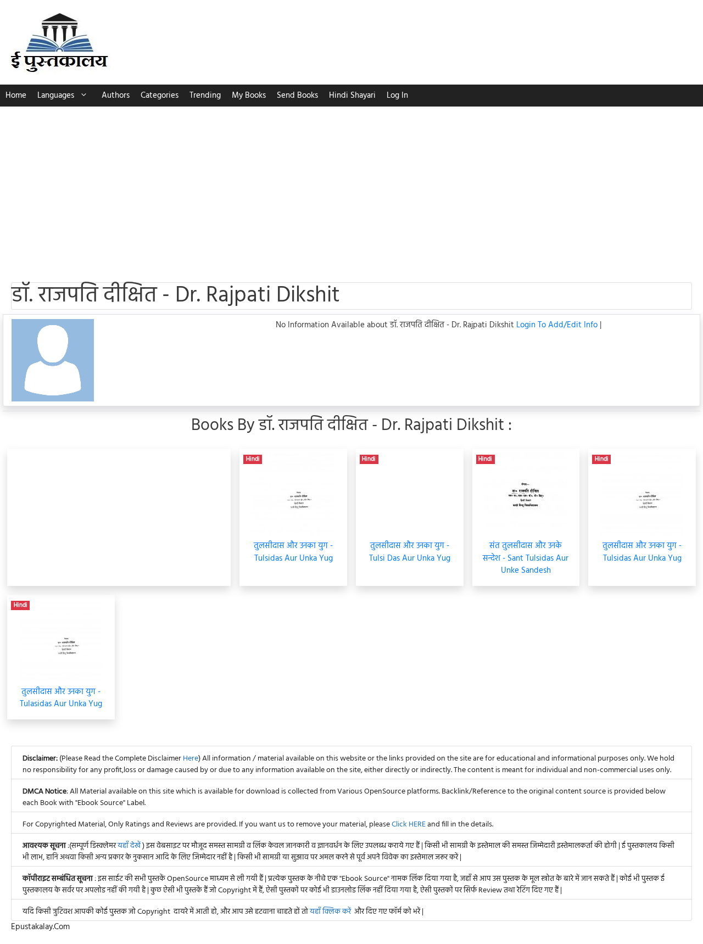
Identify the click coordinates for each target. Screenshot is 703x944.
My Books (249, 95)
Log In (397, 95)
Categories (159, 95)
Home (15, 95)
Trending (205, 95)
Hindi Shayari (352, 95)
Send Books (297, 95)
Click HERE (409, 824)
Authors (116, 95)
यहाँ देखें (130, 846)
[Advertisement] (351, 189)
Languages (55, 95)
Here (190, 758)
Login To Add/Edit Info (558, 325)
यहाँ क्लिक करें (330, 912)
